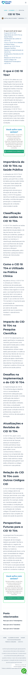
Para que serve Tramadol (11, 628)
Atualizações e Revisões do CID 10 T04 (13, 55)
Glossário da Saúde (13, 637)
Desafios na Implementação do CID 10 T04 (13, 51)
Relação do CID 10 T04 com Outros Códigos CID (12, 58)
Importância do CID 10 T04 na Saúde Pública (13, 36)
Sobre (4, 637)
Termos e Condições (10, 641)
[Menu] (25, 2)
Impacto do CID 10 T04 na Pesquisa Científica (12, 47)
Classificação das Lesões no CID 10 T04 (12, 39)
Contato (20, 641)
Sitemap (23, 637)
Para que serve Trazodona (11, 624)
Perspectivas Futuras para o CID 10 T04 (12, 62)
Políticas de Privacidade (14, 639)
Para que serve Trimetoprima (12, 620)
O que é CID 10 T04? (10, 33)
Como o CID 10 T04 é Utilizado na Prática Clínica (13, 43)
